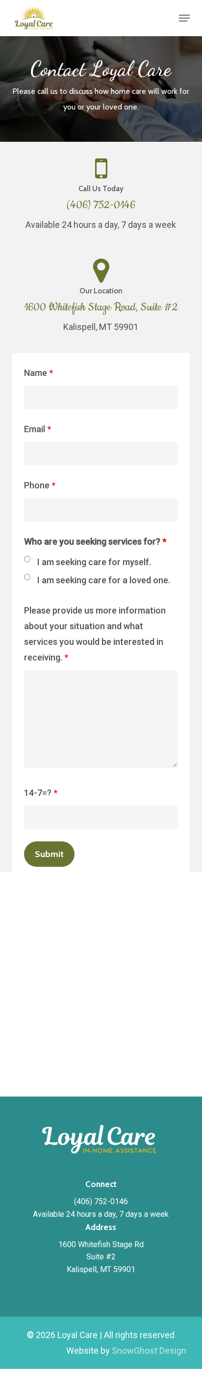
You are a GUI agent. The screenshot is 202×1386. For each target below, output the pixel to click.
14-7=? (40, 793)
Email (37, 429)
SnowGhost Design (149, 1350)
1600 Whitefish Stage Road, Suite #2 (101, 307)
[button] (184, 18)
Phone (39, 485)
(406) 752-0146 (100, 205)
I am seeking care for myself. (94, 562)
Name (38, 373)
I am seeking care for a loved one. (103, 580)
